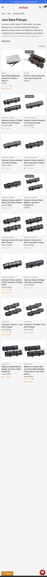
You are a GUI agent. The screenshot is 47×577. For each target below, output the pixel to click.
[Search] (40, 7)
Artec (4, 73)
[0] (43, 7)
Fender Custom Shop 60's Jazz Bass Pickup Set (34, 77)
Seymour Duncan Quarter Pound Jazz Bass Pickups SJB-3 (12, 282)
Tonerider (5, 322)
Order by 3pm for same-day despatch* (25, 2)
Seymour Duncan (8, 117)
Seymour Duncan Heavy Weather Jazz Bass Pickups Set (33, 202)
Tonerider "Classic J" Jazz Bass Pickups (12, 325)
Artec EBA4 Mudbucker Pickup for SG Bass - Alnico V (11, 78)
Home (3, 13)
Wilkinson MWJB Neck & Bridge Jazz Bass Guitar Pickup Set (11, 369)
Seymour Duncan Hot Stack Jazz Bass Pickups (34, 241)
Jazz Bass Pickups (18, 13)
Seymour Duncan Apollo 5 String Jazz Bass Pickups (12, 201)
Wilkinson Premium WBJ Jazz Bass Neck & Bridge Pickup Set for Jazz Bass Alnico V (34, 370)
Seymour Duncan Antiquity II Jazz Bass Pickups (34, 121)
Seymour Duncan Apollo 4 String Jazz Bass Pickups (34, 161)
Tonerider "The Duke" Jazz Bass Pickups (34, 325)
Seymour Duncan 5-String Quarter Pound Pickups (12, 121)
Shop (9, 13)
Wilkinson (5, 364)
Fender (26, 73)
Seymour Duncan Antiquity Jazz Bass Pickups (12, 161)
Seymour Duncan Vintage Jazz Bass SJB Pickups (34, 281)
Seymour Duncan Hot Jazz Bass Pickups (12, 241)
